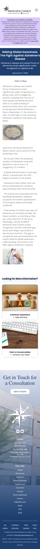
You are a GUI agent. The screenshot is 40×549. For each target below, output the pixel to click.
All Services (20, 473)
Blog (20, 513)
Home (20, 470)
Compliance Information (15, 526)
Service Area (20, 484)
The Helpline (5, 526)
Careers (20, 498)
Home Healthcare (20, 495)
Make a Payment (20, 480)
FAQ (20, 509)
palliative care (19, 43)
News (20, 505)
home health (34, 41)
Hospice (20, 491)
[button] (36, 10)
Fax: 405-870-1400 (20, 449)
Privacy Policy (35, 526)
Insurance (20, 488)
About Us (20, 477)
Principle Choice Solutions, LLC (24, 535)
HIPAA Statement (26, 526)
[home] (17, 10)
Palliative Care (20, 502)
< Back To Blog (20, 81)
